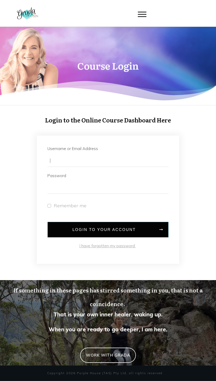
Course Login (108, 66)
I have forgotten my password (107, 245)
